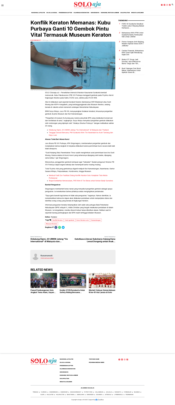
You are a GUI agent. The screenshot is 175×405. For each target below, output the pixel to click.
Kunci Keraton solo (82, 220)
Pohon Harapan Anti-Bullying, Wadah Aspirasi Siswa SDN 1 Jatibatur (133, 44)
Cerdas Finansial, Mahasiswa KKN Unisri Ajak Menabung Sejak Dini (133, 53)
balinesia (137, 392)
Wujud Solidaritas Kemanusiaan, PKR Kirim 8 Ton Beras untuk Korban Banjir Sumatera (81, 181)
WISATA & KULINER (137, 12)
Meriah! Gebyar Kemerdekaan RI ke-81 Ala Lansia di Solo (102, 291)
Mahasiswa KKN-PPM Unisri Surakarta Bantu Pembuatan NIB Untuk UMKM (132, 35)
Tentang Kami (94, 359)
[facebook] (55, 227)
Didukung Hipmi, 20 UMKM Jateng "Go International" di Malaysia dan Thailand (79, 130)
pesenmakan (129, 394)
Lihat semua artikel (47, 258)
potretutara (88, 392)
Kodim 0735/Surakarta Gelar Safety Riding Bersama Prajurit (72, 292)
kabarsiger (64, 392)
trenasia (35, 392)
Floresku (44, 392)
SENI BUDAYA (95, 12)
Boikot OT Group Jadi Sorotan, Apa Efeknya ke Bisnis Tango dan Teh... (131, 61)
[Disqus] (87, 327)
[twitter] (63, 227)
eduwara (99, 394)
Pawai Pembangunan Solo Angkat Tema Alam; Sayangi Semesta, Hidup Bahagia (43, 292)
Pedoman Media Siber (96, 362)
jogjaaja (109, 392)
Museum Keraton (51, 224)
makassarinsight (75, 392)
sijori (42, 394)
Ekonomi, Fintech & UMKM (110, 12)
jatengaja (108, 394)
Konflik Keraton (58, 220)
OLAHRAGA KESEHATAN (81, 12)
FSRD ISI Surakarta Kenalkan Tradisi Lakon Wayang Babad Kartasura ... (133, 26)
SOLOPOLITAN (125, 12)
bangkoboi (90, 394)
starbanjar (127, 392)
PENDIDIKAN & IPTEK (65, 12)
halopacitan (60, 394)
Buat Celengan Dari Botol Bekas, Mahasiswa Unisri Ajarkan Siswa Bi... (131, 70)
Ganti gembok (69, 220)
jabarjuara (80, 394)
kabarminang (53, 392)
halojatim (50, 394)
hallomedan (99, 392)
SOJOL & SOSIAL (51, 12)
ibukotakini (70, 394)
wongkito (118, 392)
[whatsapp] (59, 227)
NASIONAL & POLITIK (38, 12)
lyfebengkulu (118, 394)
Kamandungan (96, 220)
